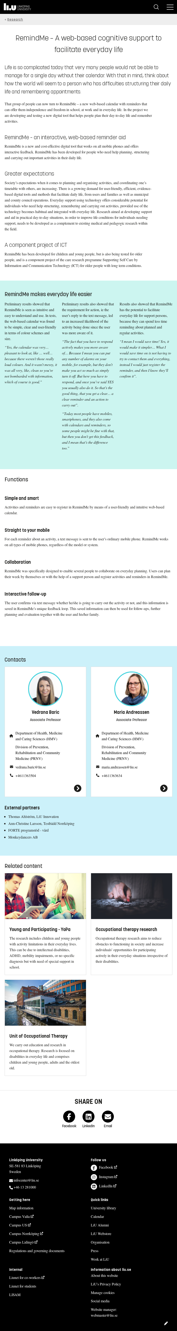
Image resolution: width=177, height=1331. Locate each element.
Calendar (97, 1216)
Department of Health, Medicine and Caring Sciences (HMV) (38, 736)
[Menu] (170, 7)
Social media (100, 1300)
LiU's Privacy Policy (106, 1283)
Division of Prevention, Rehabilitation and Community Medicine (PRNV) (37, 752)
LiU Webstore (101, 1233)
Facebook (106, 1167)
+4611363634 (112, 775)
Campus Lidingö (21, 1242)
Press (94, 1250)
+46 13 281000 (25, 1187)
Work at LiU (100, 1259)
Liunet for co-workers (25, 1277)
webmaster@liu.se (104, 1315)
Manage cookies (103, 1292)
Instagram (106, 1176)
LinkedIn (105, 1185)
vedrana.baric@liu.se (30, 767)
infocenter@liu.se (26, 1180)
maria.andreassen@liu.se (120, 767)
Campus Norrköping (24, 1233)
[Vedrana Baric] (45, 788)
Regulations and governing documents (37, 1250)
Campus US (18, 1225)
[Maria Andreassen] (132, 788)
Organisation (100, 1242)
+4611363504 (25, 775)
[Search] (156, 7)
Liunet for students (22, 1286)
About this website (104, 1275)
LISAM (15, 1294)
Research (15, 20)
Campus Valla (19, 1216)
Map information (21, 1207)
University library (103, 1207)
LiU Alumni (100, 1225)
